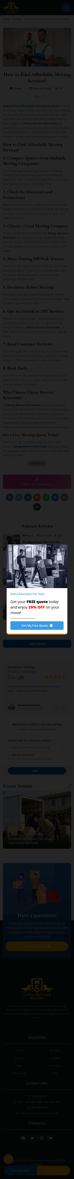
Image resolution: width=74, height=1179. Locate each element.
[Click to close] (62, 549)
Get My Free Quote (35, 625)
